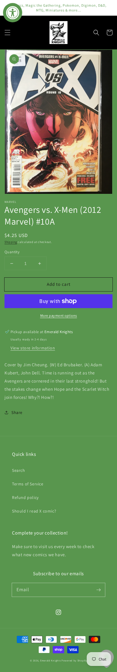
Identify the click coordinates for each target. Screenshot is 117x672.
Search (18, 470)
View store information (32, 348)
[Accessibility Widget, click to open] (12, 12)
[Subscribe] (98, 589)
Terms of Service (28, 484)
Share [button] (16, 412)
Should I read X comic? (34, 511)
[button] (7, 32)
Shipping (10, 242)
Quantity (12, 251)
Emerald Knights (50, 660)
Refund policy (25, 497)
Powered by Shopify (74, 660)
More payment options (58, 315)
